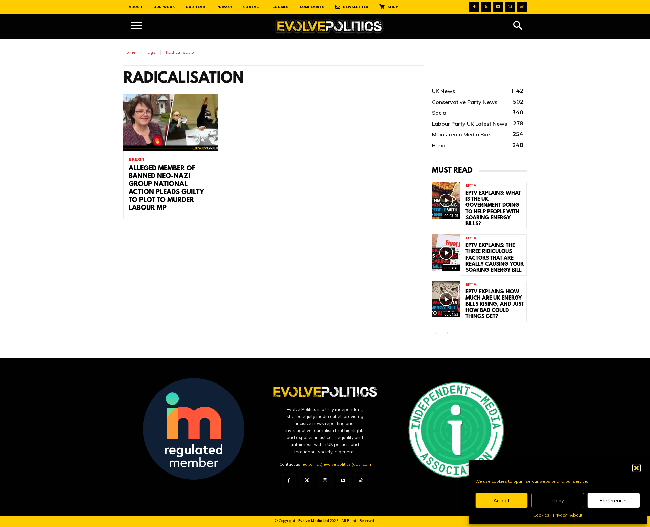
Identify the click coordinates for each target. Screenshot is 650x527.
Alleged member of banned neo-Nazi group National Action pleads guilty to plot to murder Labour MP (166, 188)
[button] (636, 468)
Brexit (137, 159)
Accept (501, 500)
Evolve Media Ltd (314, 520)
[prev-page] (436, 333)
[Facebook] (474, 7)
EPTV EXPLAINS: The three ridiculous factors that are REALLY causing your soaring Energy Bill (494, 258)
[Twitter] (486, 7)
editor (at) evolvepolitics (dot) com (336, 464)
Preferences (613, 500)
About (576, 515)
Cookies (541, 515)
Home (129, 52)
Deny (557, 500)
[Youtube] (498, 7)
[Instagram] (510, 7)
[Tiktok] (522, 7)
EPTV (470, 186)
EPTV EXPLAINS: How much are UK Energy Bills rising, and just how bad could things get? (494, 304)
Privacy (560, 515)
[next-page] (447, 333)
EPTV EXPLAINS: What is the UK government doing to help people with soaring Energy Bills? (493, 208)
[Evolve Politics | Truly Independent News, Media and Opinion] (329, 26)
